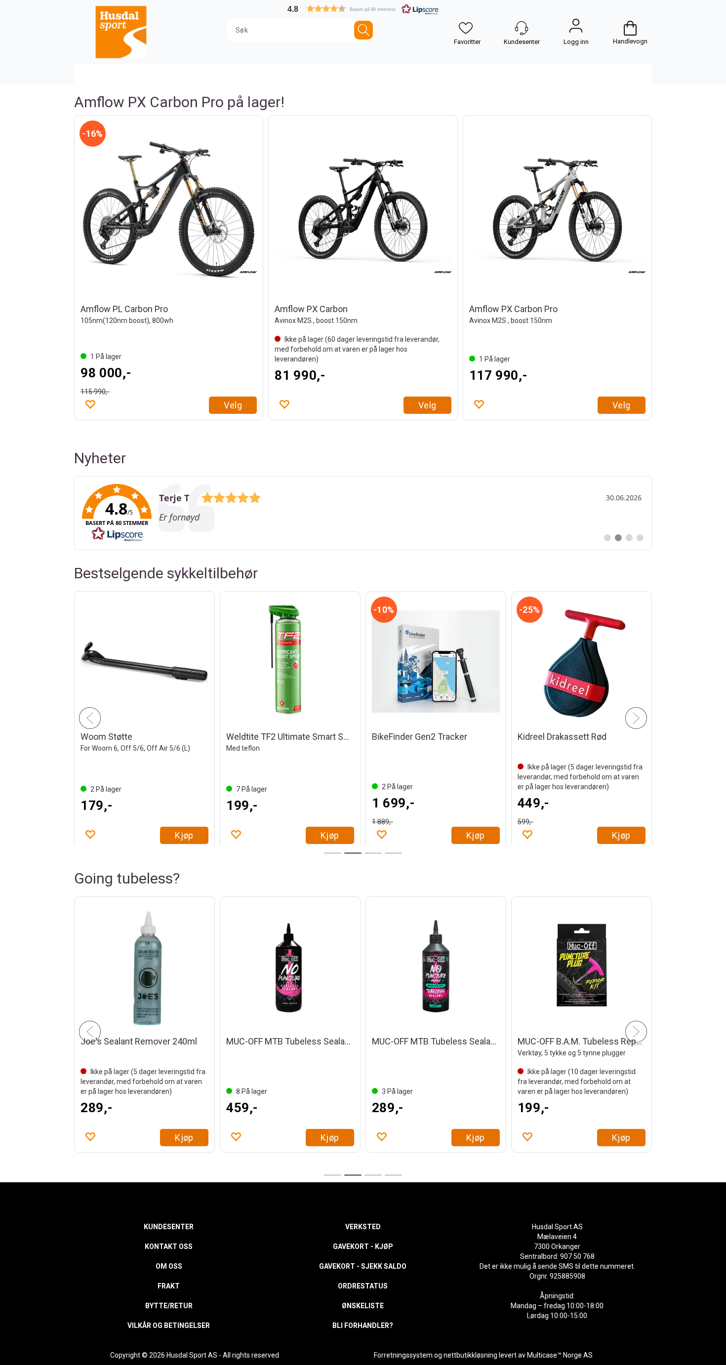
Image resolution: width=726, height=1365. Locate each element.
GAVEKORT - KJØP (363, 1246)
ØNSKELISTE (363, 1306)
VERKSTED (363, 1227)
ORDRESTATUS (363, 1286)
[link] (363, 513)
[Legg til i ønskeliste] (90, 404)
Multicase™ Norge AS (560, 1355)
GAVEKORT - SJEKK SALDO (362, 1266)
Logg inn (575, 28)
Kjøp (184, 835)
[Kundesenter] (521, 28)
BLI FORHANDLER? (362, 1325)
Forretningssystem (403, 1355)
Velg (233, 405)
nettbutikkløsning (470, 1355)
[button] (363, 8)
